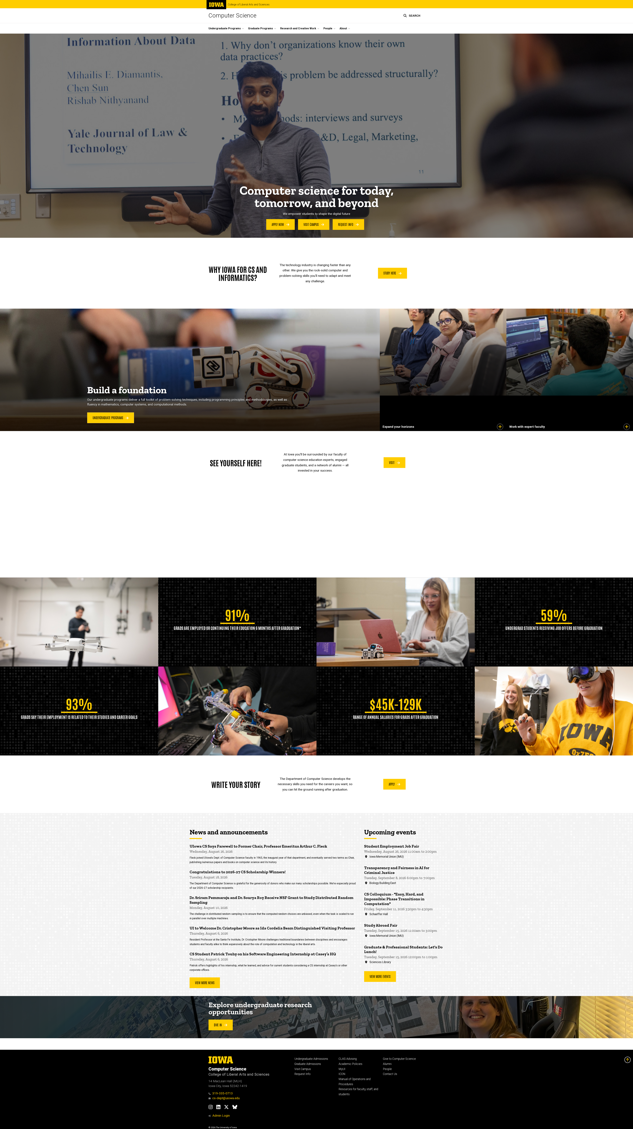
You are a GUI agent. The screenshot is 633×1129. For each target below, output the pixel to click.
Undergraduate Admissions (311, 1058)
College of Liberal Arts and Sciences (249, 4)
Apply (392, 784)
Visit (392, 462)
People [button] (327, 28)
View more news (204, 982)
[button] (411, 15)
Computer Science (232, 15)
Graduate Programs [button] (260, 28)
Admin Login (221, 1115)
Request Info (346, 224)
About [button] (343, 28)
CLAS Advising (348, 1058)
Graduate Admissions (307, 1064)
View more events (380, 976)
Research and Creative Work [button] (298, 28)
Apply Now (278, 224)
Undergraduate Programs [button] (225, 28)
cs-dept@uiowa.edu (226, 1098)
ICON (342, 1074)
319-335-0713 (222, 1093)
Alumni (387, 1064)
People (387, 1069)
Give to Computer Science (399, 1058)
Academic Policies (350, 1064)
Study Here (390, 273)
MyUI (342, 1069)
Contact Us (390, 1074)
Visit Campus (311, 224)
